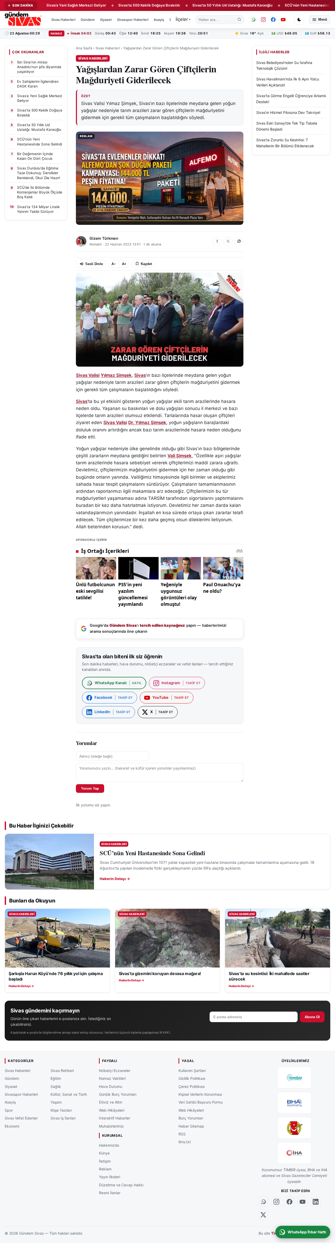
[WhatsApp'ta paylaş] (238, 241)
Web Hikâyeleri (111, 1110)
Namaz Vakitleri (112, 1078)
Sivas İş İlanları (63, 1118)
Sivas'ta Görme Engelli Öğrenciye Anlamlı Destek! (291, 98)
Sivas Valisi (87, 375)
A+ (124, 264)
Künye (104, 1153)
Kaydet (146, 264)
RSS (182, 1134)
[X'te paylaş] (228, 241)
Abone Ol (312, 1017)
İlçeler (183, 19)
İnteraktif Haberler (114, 1118)
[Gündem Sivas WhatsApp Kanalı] (253, 19)
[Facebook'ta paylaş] (217, 241)
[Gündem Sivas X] (263, 1215)
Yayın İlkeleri (109, 1177)
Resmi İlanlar (109, 1193)
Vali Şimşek (180, 455)
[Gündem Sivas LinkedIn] (316, 1202)
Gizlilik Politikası (191, 1078)
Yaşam (56, 1102)
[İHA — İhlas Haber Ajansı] (294, 1153)
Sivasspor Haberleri (132, 19)
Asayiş (159, 19)
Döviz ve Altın (110, 1102)
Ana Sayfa (84, 48)
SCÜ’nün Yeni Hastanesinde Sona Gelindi (292, 5)
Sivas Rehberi (62, 1070)
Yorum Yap (90, 788)
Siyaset (106, 19)
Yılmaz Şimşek (116, 375)
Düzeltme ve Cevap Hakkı (121, 1185)
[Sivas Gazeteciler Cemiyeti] (294, 1128)
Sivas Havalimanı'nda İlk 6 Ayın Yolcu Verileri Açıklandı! (287, 82)
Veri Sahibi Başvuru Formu (200, 1102)
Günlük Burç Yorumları (117, 1094)
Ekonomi (12, 1126)
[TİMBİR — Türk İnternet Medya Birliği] (294, 1078)
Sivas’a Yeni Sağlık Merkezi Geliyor (48, 5)
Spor (9, 1110)
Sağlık (56, 1086)
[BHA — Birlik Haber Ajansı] (294, 1103)
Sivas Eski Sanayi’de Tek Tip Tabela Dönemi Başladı (286, 126)
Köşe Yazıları (61, 1110)
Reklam (105, 1169)
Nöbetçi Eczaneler (114, 1070)
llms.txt (184, 1142)
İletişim (105, 1161)
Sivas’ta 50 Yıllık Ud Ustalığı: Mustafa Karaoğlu (205, 5)
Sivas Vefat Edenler (21, 1118)
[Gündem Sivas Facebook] (273, 19)
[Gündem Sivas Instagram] (263, 19)
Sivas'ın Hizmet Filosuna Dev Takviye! (288, 112)
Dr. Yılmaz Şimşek (147, 422)
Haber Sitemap (191, 1126)
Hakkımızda (109, 1145)
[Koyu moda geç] (299, 20)
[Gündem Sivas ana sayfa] (24, 19)
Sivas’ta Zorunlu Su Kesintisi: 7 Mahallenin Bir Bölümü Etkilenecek (285, 143)
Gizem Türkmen (104, 238)
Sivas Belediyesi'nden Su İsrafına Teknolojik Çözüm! (284, 65)
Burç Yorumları (190, 1118)
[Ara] (239, 19)
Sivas (140, 375)
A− (113, 264)
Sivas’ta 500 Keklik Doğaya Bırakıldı (121, 5)
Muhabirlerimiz (111, 1126)
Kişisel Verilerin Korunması (200, 1094)
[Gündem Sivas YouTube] (283, 19)
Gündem (88, 19)
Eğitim (56, 1078)
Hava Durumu (110, 1086)
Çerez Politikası (191, 1086)
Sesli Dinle (94, 264)
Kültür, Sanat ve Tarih (69, 1094)
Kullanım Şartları (192, 1070)
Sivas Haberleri (63, 19)
